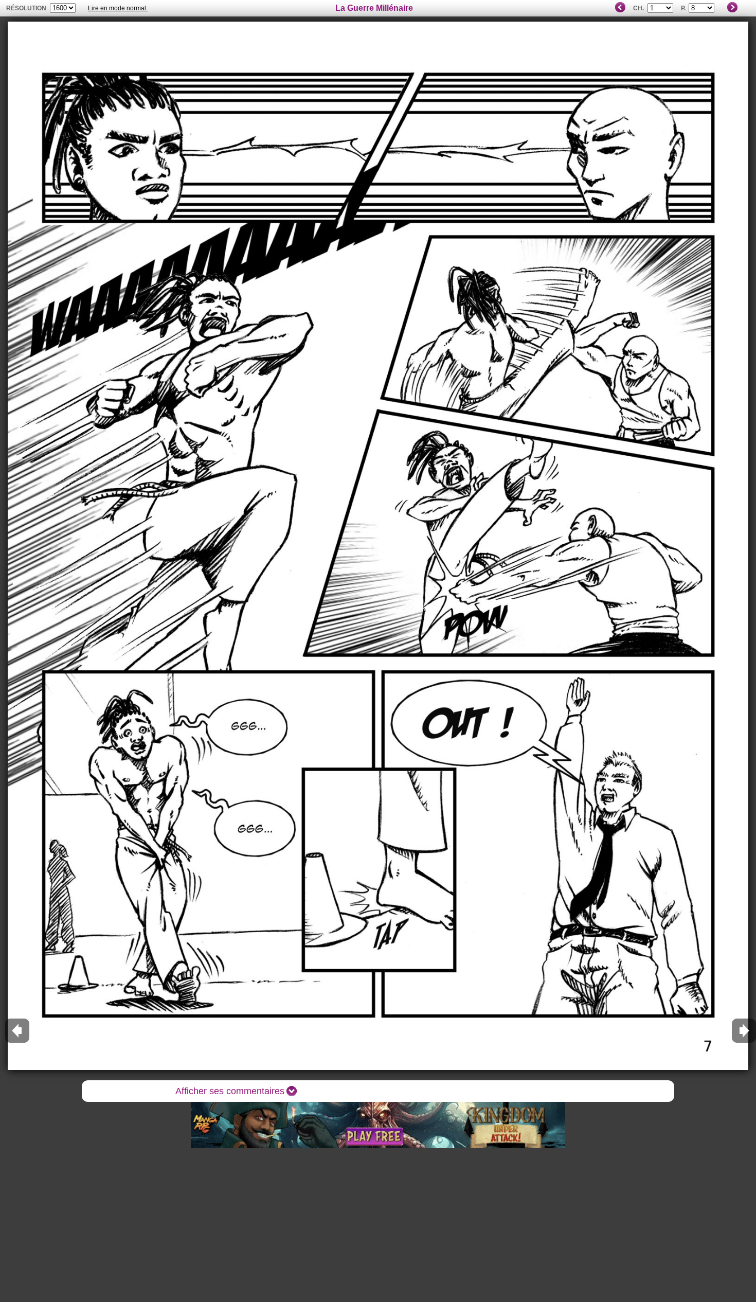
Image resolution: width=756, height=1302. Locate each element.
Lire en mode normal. (118, 8)
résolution (26, 8)
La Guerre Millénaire (374, 8)
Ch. (638, 8)
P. (683, 8)
